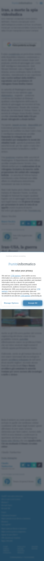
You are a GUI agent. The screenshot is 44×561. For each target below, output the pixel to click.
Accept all (32, 303)
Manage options (11, 303)
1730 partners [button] (16, 276)
